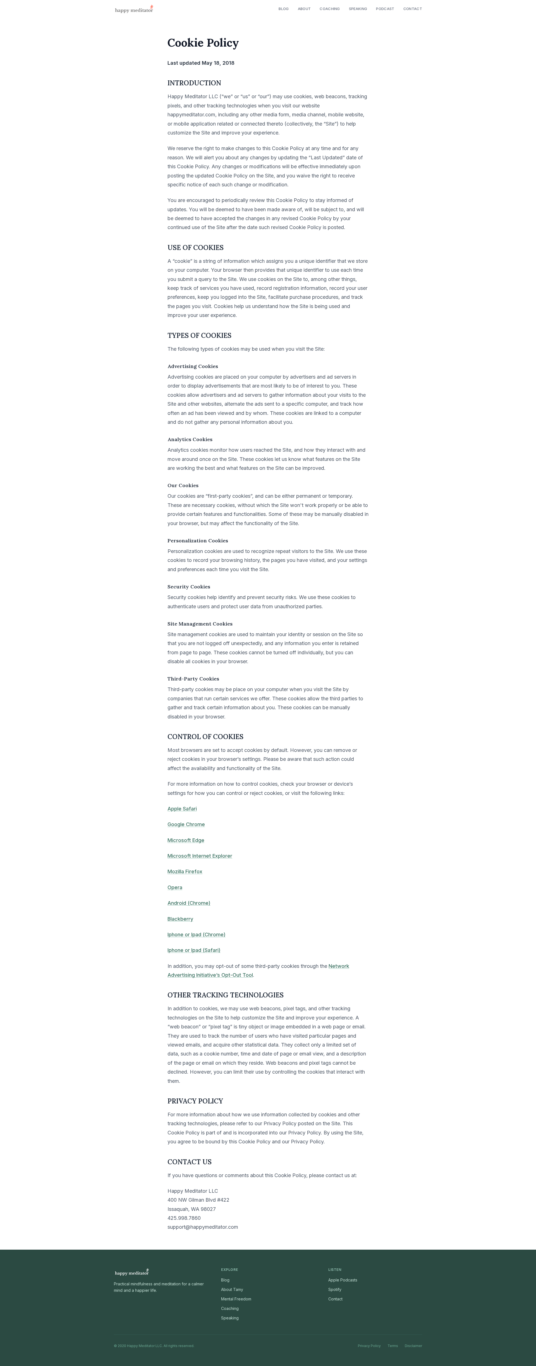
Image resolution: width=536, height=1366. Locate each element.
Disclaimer (413, 1346)
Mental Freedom (236, 1299)
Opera (175, 887)
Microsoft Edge (186, 840)
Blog (284, 8)
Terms (392, 1346)
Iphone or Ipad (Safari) (194, 950)
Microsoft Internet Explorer (200, 856)
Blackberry (180, 919)
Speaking (358, 8)
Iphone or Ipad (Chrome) (197, 934)
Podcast (385, 8)
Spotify (334, 1289)
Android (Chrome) (189, 903)
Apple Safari (182, 809)
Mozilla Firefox (185, 871)
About (304, 8)
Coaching (330, 8)
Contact (412, 8)
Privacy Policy (369, 1346)
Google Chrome (186, 824)
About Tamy (232, 1289)
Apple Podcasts (342, 1280)
